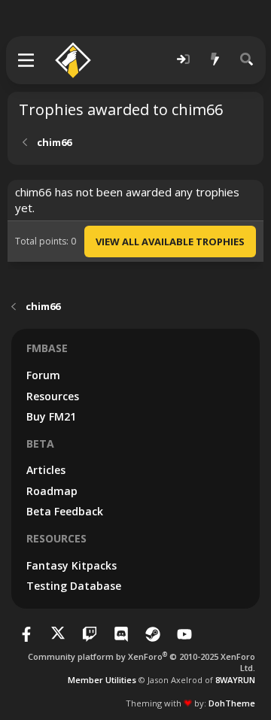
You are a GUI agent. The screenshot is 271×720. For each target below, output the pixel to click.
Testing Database (73, 586)
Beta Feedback (64, 511)
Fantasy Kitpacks (71, 565)
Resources (52, 396)
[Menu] (26, 60)
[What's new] (215, 59)
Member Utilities (102, 679)
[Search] (247, 59)
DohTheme (232, 703)
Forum (43, 375)
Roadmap (52, 491)
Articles (45, 470)
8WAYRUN (235, 679)
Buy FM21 (51, 416)
